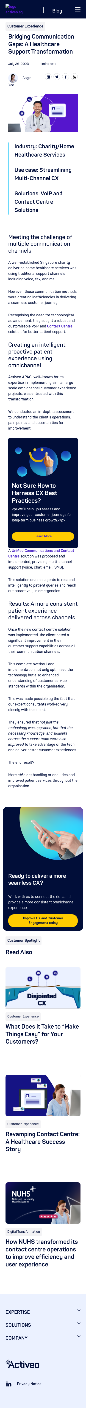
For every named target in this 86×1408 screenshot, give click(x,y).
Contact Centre (59, 326)
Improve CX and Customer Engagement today (43, 920)
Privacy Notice (29, 1384)
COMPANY (17, 1338)
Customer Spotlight (23, 940)
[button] (77, 9)
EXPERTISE (18, 1312)
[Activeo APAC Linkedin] (9, 1384)
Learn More (43, 536)
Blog (57, 11)
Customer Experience (25, 26)
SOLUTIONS (18, 1325)
